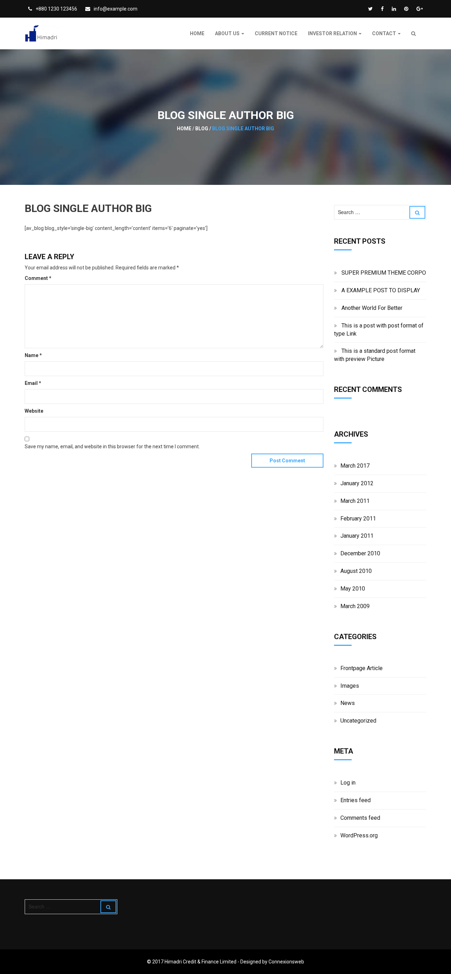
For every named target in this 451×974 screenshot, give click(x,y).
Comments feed (360, 817)
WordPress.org (359, 835)
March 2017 (355, 465)
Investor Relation (333, 33)
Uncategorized (358, 720)
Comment (38, 278)
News (347, 703)
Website (34, 411)
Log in (348, 782)
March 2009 (355, 606)
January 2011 (356, 535)
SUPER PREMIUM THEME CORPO (383, 272)
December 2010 (360, 553)
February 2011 (358, 518)
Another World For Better (371, 308)
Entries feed (355, 800)
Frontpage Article (361, 668)
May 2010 (352, 588)
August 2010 (356, 571)
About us (228, 33)
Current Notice (276, 33)
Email (33, 383)
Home (197, 33)
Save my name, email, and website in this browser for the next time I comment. (112, 446)
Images (349, 685)
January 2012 (356, 483)
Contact (384, 33)
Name (33, 355)
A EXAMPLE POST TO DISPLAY (380, 290)
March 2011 (355, 501)
